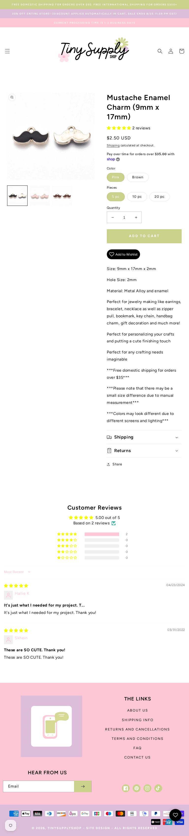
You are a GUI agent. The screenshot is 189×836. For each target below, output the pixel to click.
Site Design (98, 828)
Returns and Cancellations (137, 729)
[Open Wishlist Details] (175, 815)
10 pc (137, 197)
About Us (137, 710)
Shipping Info (138, 720)
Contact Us (137, 757)
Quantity (113, 208)
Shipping (113, 145)
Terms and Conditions (138, 739)
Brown (137, 177)
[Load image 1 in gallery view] (17, 196)
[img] (16, 585)
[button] (7, 51)
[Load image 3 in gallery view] (62, 196)
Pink (115, 177)
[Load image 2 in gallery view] (40, 196)
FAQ (137, 748)
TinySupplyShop (64, 828)
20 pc (160, 197)
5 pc (116, 197)
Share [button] (117, 464)
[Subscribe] (82, 786)
